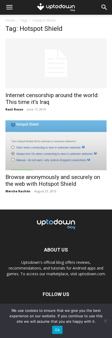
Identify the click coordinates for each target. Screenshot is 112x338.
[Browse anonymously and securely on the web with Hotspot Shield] (56, 145)
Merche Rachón (17, 191)
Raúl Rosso (14, 109)
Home (10, 20)
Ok (57, 330)
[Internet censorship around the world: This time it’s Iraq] (56, 63)
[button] (9, 7)
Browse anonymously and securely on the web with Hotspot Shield (52, 180)
